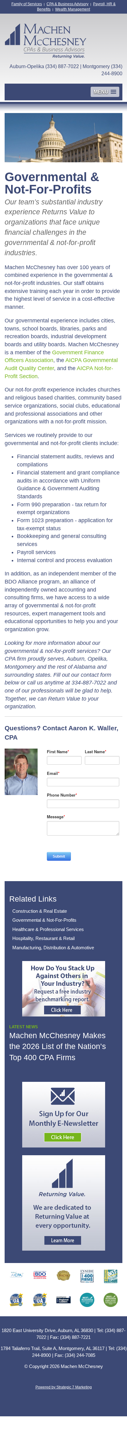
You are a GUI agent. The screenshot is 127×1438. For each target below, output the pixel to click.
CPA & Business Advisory (67, 4)
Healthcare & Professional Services (48, 929)
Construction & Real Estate (39, 911)
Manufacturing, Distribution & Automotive (53, 947)
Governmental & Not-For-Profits (44, 920)
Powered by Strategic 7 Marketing (63, 1387)
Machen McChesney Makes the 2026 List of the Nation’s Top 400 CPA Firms (57, 1046)
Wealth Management (72, 9)
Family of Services (26, 4)
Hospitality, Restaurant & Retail (43, 938)
